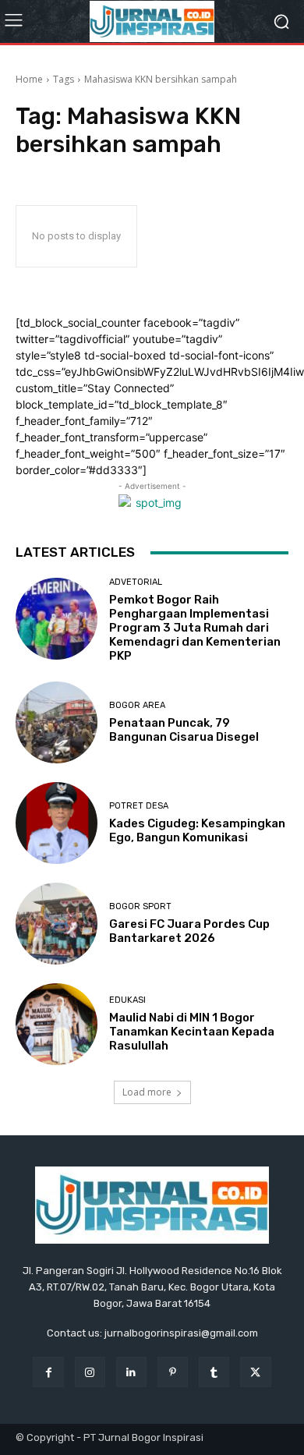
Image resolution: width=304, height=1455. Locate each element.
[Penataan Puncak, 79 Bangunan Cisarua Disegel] (56, 722)
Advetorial (135, 582)
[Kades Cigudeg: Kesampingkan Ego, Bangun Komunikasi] (56, 823)
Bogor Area (137, 705)
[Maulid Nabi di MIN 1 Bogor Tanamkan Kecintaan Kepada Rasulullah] (56, 1024)
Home (29, 79)
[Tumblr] (214, 1372)
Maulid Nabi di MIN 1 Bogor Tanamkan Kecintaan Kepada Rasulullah (191, 1032)
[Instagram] (90, 1372)
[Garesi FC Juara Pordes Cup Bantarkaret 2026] (56, 924)
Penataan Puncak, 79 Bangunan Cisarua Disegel (184, 730)
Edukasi (127, 1000)
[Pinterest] (172, 1372)
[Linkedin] (131, 1372)
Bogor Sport (140, 906)
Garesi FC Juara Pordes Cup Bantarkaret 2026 (189, 931)
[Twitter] (255, 1372)
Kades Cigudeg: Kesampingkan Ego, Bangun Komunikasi (197, 830)
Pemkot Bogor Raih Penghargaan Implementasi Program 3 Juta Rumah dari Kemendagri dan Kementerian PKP (195, 628)
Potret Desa (138, 806)
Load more (146, 1092)
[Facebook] (48, 1372)
